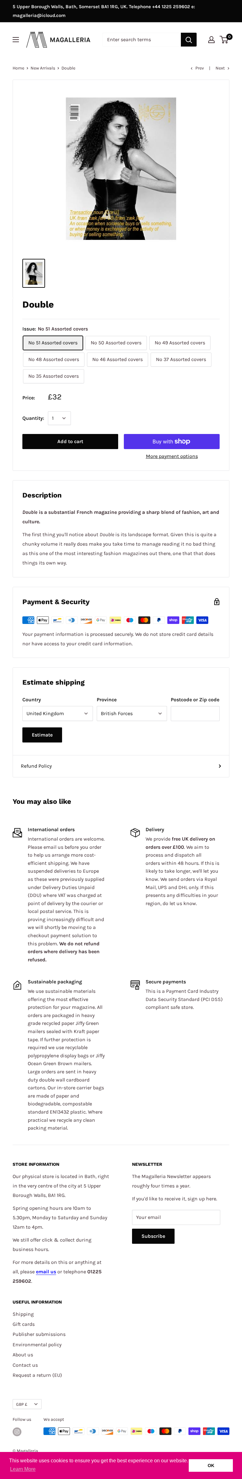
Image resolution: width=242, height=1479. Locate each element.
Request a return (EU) (37, 1375)
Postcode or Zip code (195, 700)
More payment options (172, 456)
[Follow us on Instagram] (17, 1431)
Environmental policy (37, 1345)
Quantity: (33, 418)
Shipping (23, 1314)
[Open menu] (16, 39)
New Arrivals (43, 68)
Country (31, 700)
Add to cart (70, 441)
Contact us (25, 1365)
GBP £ (21, 1404)
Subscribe (153, 1236)
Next (220, 68)
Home (18, 68)
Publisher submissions (39, 1334)
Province (107, 700)
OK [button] (211, 1465)
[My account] (211, 39)
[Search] (189, 40)
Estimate (42, 735)
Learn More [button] (23, 1469)
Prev (199, 68)
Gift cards (24, 1324)
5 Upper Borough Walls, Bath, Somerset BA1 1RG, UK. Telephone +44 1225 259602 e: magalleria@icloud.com (104, 11)
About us (23, 1355)
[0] (224, 39)
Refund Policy (36, 766)
